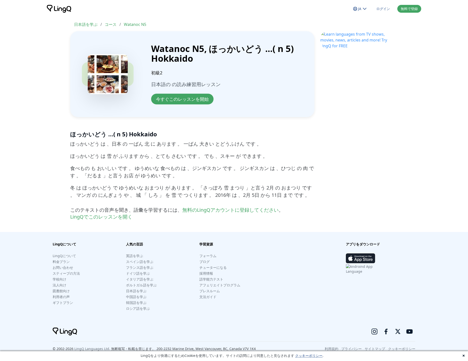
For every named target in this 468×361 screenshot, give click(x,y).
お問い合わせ (63, 267)
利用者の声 (61, 296)
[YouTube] (409, 331)
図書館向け (61, 291)
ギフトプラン (63, 302)
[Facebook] (386, 331)
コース (111, 24)
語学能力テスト (211, 279)
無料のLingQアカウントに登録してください (230, 210)
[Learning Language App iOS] (360, 258)
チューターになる (213, 267)
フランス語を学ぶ (139, 267)
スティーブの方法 (66, 273)
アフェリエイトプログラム (219, 285)
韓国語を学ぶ (136, 302)
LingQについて (64, 255)
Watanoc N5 (135, 24)
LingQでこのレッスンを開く (101, 216)
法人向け (59, 285)
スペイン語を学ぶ (139, 261)
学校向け (59, 279)
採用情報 (206, 273)
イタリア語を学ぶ (139, 279)
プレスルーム (209, 291)
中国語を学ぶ (136, 296)
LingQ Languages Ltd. (92, 348)
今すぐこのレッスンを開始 (182, 99)
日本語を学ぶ (86, 24)
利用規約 (331, 348)
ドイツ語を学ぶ (138, 273)
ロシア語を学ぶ (138, 308)
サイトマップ (375, 348)
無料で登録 (409, 8)
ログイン (383, 8)
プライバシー (351, 348)
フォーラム (207, 255)
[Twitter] (398, 331)
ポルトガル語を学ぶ (141, 285)
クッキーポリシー (308, 355)
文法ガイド (207, 296)
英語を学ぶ (134, 255)
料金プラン (61, 261)
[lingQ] (59, 9)
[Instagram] (374, 331)
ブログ (204, 261)
